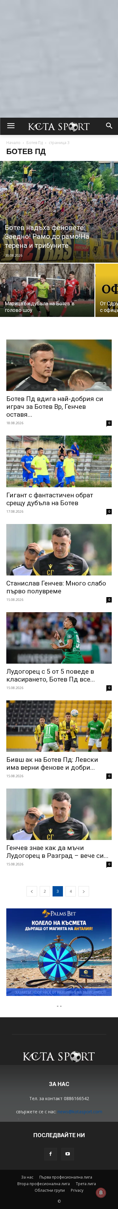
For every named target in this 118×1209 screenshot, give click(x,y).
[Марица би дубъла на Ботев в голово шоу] (47, 299)
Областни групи (50, 1190)
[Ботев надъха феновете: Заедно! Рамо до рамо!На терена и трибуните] (59, 212)
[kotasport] (59, 126)
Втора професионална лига (43, 1183)
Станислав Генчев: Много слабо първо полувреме (56, 587)
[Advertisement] (59, 59)
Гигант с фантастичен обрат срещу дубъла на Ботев (49, 499)
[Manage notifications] (101, 1193)
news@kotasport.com (80, 1112)
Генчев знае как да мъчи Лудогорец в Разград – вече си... (57, 851)
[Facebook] (50, 1154)
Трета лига (86, 1183)
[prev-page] (31, 891)
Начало (13, 142)
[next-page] (83, 891)
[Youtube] (67, 1154)
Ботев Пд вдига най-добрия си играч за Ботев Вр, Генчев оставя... (54, 406)
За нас (27, 1177)
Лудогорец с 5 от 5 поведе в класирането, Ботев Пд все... (50, 675)
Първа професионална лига (65, 1177)
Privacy (77, 1190)
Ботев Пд (34, 142)
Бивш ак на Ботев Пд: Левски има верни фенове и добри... (52, 763)
